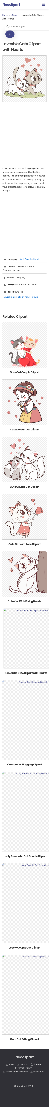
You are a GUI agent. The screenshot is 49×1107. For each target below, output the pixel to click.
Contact (23, 1064)
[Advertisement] (24, 132)
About (11, 1064)
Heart (36, 259)
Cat (22, 259)
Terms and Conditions (16, 1071)
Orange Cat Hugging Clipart (24, 764)
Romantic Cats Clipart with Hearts (26, 673)
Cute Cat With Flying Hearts (24, 601)
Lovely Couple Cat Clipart (24, 947)
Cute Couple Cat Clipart (24, 487)
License (37, 1064)
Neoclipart (21, 1086)
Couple (28, 259)
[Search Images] (10, 34)
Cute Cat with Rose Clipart (24, 544)
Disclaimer (38, 1071)
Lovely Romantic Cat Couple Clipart (24, 856)
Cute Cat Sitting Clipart (24, 1039)
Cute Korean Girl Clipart (24, 429)
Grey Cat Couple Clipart (24, 372)
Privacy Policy (24, 1067)
